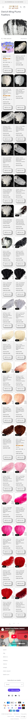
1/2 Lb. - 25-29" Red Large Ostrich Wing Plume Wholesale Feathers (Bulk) (7, 604)
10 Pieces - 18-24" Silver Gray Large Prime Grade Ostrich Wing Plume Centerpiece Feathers (7, 315)
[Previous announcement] (3, 2)
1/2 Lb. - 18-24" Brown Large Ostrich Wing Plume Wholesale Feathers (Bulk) (20, 442)
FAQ (4, 653)
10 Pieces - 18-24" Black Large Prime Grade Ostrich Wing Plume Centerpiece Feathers (20, 254)
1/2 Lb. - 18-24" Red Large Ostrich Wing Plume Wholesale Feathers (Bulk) (20, 572)
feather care (6, 674)
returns (5, 664)
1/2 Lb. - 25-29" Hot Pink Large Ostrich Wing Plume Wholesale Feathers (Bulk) (20, 542)
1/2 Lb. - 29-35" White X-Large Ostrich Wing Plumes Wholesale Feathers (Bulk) (7, 221)
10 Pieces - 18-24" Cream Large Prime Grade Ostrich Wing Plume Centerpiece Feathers (7, 347)
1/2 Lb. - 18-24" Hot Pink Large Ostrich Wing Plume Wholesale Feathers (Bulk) (7, 542)
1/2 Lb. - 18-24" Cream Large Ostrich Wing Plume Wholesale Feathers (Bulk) (20, 347)
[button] (3, 7)
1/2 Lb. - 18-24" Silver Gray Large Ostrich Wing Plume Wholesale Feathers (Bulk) (20, 315)
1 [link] (9, 623)
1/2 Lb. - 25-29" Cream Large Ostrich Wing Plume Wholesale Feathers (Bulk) (7, 378)
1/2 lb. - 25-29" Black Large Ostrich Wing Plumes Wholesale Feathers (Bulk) (20, 284)
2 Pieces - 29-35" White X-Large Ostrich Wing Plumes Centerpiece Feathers (20, 191)
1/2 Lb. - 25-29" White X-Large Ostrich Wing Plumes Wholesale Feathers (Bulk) (7, 191)
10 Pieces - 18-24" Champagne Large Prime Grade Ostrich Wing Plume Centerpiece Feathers (20, 378)
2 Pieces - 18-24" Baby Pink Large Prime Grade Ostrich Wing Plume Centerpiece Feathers (7, 479)
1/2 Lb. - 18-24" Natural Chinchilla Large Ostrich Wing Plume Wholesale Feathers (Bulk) (7, 254)
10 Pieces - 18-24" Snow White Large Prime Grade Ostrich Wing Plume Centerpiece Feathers (7, 129)
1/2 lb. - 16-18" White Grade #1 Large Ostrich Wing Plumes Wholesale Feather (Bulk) (20, 92)
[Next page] (18, 623)
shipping (5, 660)
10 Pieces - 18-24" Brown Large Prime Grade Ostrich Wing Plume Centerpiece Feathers (7, 442)
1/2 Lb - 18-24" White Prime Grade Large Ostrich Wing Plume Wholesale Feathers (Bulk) (7, 160)
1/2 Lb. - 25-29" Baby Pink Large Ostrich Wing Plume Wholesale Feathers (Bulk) (7, 510)
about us (5, 656)
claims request (6, 671)
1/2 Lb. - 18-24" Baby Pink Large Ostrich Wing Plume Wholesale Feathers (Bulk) (20, 479)
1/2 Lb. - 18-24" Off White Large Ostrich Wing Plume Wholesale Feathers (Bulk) (7, 92)
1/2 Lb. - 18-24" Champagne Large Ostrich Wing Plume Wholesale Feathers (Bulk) (7, 410)
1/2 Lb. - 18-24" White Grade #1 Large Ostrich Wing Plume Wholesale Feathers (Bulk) (20, 129)
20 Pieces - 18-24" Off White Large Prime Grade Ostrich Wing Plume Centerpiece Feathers (20, 58)
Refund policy (16, 714)
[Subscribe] (21, 684)
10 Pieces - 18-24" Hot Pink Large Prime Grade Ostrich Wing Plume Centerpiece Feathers (20, 510)
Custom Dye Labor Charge (7, 56)
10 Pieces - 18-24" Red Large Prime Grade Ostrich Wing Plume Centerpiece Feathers (7, 573)
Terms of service (11, 716)
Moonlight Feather (8, 714)
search (4, 649)
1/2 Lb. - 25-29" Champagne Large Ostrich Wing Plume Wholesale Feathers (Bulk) (20, 410)
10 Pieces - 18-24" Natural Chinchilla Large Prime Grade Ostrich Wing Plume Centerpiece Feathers (20, 222)
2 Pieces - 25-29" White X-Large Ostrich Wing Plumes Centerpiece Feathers (20, 159)
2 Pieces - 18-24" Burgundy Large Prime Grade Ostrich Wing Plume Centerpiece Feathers (20, 605)
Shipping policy (19, 716)
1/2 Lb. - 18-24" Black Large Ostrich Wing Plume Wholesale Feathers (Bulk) (7, 284)
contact (5, 667)
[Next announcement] (25, 2)
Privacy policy (24, 714)
